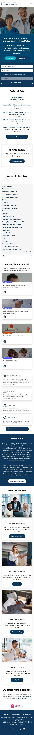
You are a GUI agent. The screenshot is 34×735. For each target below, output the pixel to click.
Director (5, 202)
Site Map (6, 714)
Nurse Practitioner (8, 244)
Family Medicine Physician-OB (13, 222)
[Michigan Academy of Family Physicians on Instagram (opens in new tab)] (20, 729)
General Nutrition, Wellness (12, 227)
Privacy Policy (26, 714)
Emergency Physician (10, 208)
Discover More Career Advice (17, 429)
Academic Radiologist (10, 192)
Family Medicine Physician (11, 219)
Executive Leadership (10, 211)
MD (3, 238)
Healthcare (6, 230)
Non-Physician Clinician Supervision (14, 336)
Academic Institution (9, 189)
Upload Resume (17, 161)
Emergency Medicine (9, 205)
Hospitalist (6, 233)
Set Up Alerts (17, 680)
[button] (31, 3)
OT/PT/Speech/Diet (10, 246)
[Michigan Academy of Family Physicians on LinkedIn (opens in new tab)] (17, 729)
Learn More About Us (17, 481)
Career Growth (8, 282)
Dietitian (5, 200)
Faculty (5, 214)
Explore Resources (17, 536)
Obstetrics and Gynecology (12, 249)
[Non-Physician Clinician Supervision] (17, 329)
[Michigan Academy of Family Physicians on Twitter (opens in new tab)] (13, 729)
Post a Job (10, 58)
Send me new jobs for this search (15, 75)
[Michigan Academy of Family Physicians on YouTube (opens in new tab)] (24, 729)
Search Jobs (23, 58)
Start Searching (17, 632)
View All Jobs (17, 137)
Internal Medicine (8, 235)
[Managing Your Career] (17, 354)
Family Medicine (8, 216)
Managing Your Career (10, 361)
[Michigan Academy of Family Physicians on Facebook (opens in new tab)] (10, 729)
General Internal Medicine (11, 224)
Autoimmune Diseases (10, 194)
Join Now (17, 584)
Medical (5, 241)
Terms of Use (15, 714)
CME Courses (7, 333)
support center (22, 698)
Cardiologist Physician (10, 197)
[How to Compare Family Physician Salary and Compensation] (17, 304)
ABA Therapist (7, 186)
